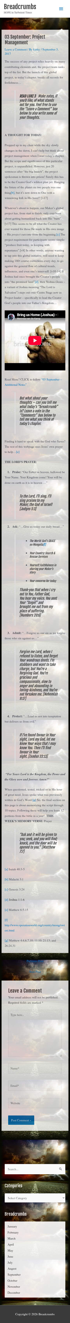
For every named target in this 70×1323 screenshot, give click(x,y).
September (14, 1274)
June (10, 1256)
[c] (58, 234)
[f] (44, 544)
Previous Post (35, 961)
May (10, 1250)
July (10, 1262)
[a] (6, 869)
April (11, 1244)
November (14, 1286)
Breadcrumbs (20, 7)
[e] (17, 452)
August (12, 1268)
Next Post (35, 972)
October (12, 1280)
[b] (12, 193)
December (14, 1292)
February (13, 1232)
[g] (34, 800)
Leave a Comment (16, 49)
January (12, 1226)
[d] (36, 282)
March (12, 1238)
